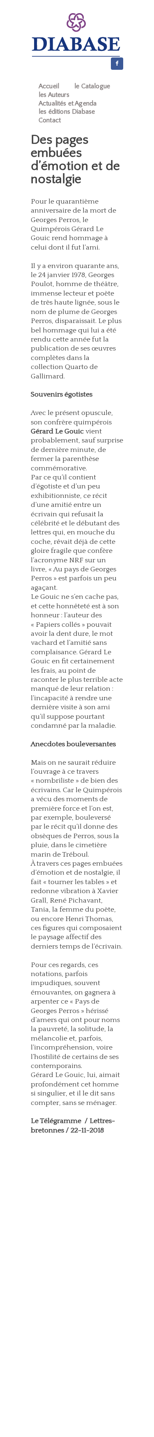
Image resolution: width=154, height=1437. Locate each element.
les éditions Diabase (67, 111)
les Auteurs (54, 95)
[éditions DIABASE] (76, 34)
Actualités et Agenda (68, 103)
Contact (50, 120)
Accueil (49, 86)
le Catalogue (92, 86)
